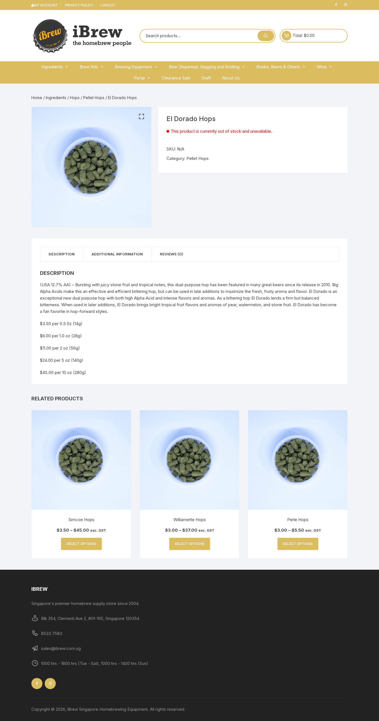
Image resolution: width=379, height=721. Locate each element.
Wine (322, 66)
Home (36, 97)
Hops (75, 97)
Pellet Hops (93, 97)
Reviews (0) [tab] (171, 254)
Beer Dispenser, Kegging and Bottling (204, 66)
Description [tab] (62, 254)
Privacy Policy (79, 5)
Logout (107, 5)
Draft (206, 78)
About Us (231, 78)
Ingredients (52, 66)
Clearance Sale (176, 78)
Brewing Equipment (133, 66)
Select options (81, 544)
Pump (139, 78)
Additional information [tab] (117, 254)
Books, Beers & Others (278, 66)
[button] (141, 116)
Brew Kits (89, 66)
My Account (46, 5)
